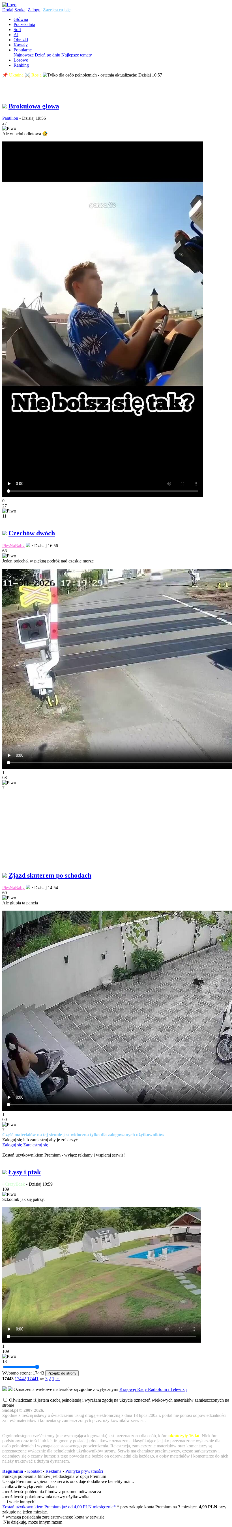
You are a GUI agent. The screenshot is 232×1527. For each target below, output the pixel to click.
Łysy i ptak (24, 1172)
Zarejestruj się (56, 9)
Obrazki (21, 39)
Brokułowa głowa (33, 106)
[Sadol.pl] (9, 4)
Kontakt (34, 1471)
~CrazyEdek (13, 1184)
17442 (20, 1378)
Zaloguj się (12, 1144)
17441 (32, 1378)
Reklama (53, 1471)
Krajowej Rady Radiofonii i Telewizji (153, 1389)
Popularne (23, 49)
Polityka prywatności (84, 1471)
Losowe (21, 60)
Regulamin (12, 1471)
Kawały (21, 44)
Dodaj (7, 9)
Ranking (21, 65)
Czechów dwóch (31, 533)
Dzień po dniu (47, 55)
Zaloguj (35, 9)
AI (16, 34)
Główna (21, 19)
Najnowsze (24, 55)
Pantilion (10, 118)
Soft (17, 29)
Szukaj (20, 9)
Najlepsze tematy (76, 55)
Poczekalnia (24, 24)
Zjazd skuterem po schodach (49, 875)
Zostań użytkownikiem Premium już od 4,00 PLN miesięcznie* (59, 1506)
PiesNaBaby (13, 545)
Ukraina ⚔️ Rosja (25, 75)
